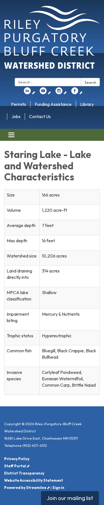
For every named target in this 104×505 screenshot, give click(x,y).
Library (87, 104)
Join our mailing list (70, 497)
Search (90, 82)
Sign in (58, 487)
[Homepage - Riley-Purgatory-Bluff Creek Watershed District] (52, 40)
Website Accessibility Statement (33, 480)
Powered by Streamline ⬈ (27, 487)
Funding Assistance (53, 104)
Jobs (16, 116)
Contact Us (40, 116)
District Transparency (24, 473)
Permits (18, 104)
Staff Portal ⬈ (17, 466)
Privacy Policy (16, 458)
